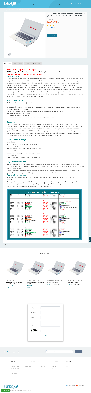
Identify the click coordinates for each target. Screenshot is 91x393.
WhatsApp (6, 390)
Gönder (45, 335)
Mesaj (32, 325)
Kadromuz (29, 4)
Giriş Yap (80, 3)
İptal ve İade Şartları (15, 366)
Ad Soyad (33, 307)
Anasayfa (19, 4)
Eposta (32, 317)
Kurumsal (24, 4)
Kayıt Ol (74, 3)
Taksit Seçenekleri (18, 63)
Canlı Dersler (27, 364)
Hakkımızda (55, 364)
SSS (56, 4)
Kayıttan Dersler (28, 366)
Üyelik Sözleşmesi (15, 373)
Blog (59, 4)
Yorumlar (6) (28, 63)
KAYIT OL (79, 351)
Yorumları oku (50, 27)
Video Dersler (42, 364)
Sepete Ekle (53, 35)
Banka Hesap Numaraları (58, 368)
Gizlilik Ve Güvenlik (15, 364)
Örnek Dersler (43, 4)
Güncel (62, 4)
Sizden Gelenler (50, 4)
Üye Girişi (68, 366)
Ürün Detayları (7, 63)
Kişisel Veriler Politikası (16, 368)
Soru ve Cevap (37, 63)
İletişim (66, 4)
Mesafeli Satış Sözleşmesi (16, 371)
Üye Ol (67, 364)
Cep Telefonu (34, 312)
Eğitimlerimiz (36, 4)
